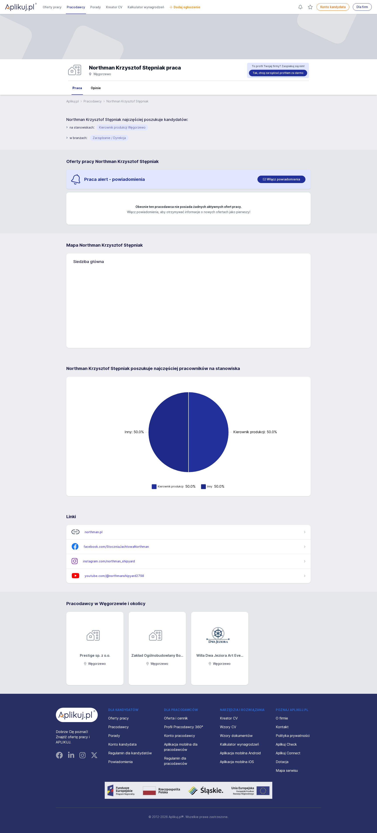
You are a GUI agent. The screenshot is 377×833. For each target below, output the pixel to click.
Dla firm (362, 7)
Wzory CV (228, 727)
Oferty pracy (52, 7)
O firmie (282, 718)
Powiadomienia (120, 762)
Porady (95, 7)
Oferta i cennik (176, 718)
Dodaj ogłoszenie (187, 7)
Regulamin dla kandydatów (130, 753)
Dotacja (282, 762)
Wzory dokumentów (236, 735)
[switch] (281, 179)
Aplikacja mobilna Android (240, 753)
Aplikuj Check (286, 744)
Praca (77, 88)
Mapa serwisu (287, 770)
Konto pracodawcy (179, 735)
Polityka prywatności (293, 735)
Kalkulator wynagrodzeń (146, 7)
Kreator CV (114, 7)
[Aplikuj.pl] (76, 714)
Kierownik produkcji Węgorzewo (122, 127)
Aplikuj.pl (72, 101)
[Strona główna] (21, 7)
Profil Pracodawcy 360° (183, 727)
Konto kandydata (333, 7)
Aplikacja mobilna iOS (237, 762)
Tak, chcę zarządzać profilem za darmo (278, 73)
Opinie (96, 88)
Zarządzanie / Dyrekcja (109, 138)
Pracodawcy (76, 7)
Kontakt (282, 727)
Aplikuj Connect (288, 753)
